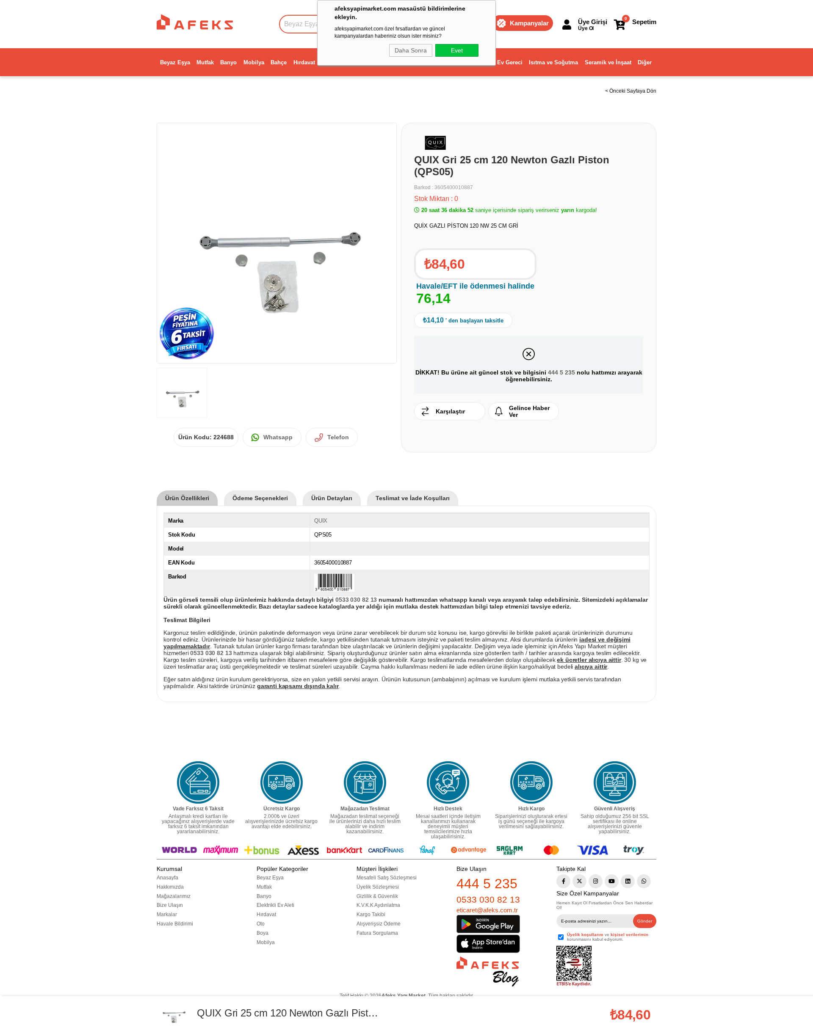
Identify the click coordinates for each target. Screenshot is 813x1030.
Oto (261, 924)
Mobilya (253, 62)
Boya (262, 933)
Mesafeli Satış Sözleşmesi (387, 878)
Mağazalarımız (174, 896)
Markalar (167, 914)
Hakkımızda (170, 887)
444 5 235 (561, 372)
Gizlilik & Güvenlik (377, 896)
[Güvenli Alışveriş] (615, 782)
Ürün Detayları (331, 498)
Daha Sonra (411, 50)
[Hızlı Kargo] (531, 782)
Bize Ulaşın (170, 905)
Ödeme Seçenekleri (260, 498)
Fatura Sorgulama (377, 933)
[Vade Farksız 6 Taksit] (198, 782)
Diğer (645, 62)
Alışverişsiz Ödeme (379, 924)
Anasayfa (167, 878)
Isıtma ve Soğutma (553, 62)
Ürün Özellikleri (187, 498)
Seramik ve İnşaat (608, 62)
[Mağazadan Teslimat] (365, 782)
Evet (457, 50)
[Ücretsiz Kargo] (281, 782)
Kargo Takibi (371, 914)
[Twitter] (579, 881)
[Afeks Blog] (487, 971)
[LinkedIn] (628, 881)
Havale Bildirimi (175, 924)
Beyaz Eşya (175, 62)
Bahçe (279, 62)
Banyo (228, 62)
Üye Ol (586, 28)
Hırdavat (304, 62)
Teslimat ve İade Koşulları (413, 498)
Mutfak (205, 62)
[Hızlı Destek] (448, 782)
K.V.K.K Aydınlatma (378, 905)
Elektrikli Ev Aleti (275, 905)
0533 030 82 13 (488, 899)
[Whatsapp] (644, 881)
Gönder (644, 921)
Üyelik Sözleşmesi (378, 887)
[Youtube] (612, 881)
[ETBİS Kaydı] (574, 966)
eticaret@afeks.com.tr (487, 910)
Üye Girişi (592, 21)
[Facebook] (563, 881)
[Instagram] (596, 881)
